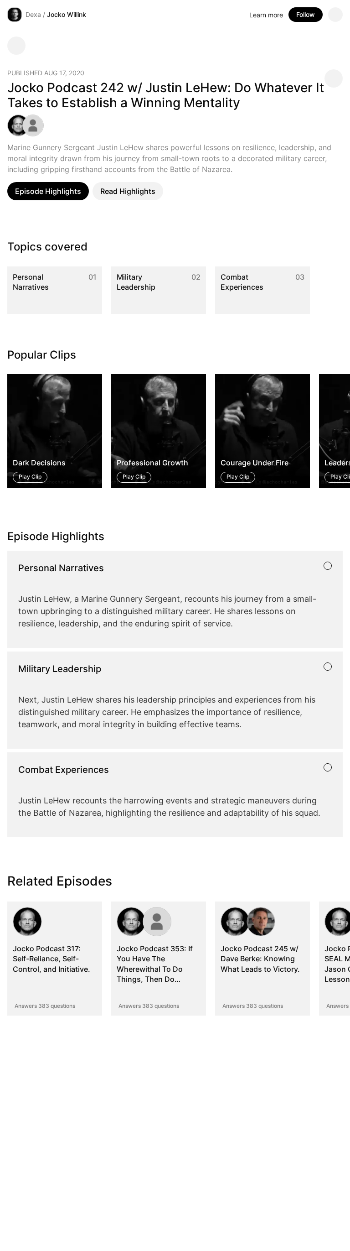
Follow (305, 14)
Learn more (266, 15)
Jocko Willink (66, 14)
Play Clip (30, 477)
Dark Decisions (39, 463)
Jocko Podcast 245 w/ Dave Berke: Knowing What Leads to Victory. (260, 959)
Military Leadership (136, 282)
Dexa (33, 14)
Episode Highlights (48, 191)
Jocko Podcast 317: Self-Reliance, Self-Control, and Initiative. (51, 959)
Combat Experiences (242, 282)
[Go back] (16, 45)
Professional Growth (152, 463)
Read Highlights (127, 191)
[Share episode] (333, 78)
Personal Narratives (31, 282)
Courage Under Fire (254, 463)
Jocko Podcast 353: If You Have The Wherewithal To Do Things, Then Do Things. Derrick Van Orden (155, 974)
